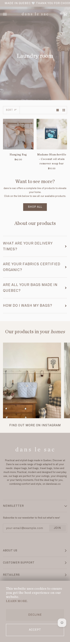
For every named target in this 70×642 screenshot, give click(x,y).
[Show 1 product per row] (58, 110)
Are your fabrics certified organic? (31, 267)
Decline (35, 615)
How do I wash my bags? (27, 305)
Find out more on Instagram (35, 425)
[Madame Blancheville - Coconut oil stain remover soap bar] (52, 134)
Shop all (35, 207)
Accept (35, 630)
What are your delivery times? (28, 246)
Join (57, 528)
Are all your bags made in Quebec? (30, 287)
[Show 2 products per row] (64, 110)
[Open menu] (8, 14)
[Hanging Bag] (18, 134)
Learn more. (17, 601)
